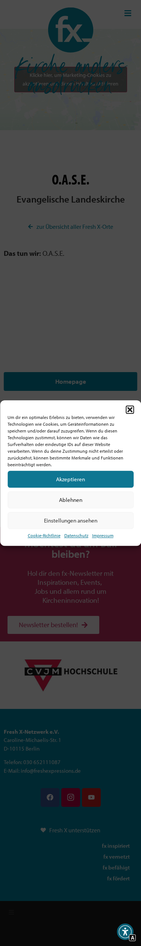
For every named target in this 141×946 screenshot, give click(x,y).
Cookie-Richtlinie (44, 535)
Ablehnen (70, 499)
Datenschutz (76, 535)
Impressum (103, 535)
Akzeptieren (70, 479)
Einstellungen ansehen (70, 520)
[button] (129, 409)
